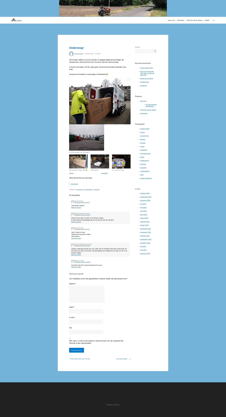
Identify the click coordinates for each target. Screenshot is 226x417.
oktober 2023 (145, 193)
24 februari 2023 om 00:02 (82, 215)
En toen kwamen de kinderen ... (151, 105)
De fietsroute (144, 82)
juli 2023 (143, 204)
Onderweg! (76, 47)
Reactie (72, 284)
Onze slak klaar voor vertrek (79, 359)
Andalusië (143, 85)
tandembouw (144, 160)
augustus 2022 (145, 243)
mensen (142, 143)
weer (142, 175)
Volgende (104, 173)
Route (142, 157)
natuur (142, 146)
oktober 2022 (145, 236)
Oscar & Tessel (78, 53)
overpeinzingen (145, 153)
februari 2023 (144, 222)
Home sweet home (146, 68)
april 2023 (143, 214)
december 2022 (145, 229)
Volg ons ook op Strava (148, 110)
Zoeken (137, 47)
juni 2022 (143, 250)
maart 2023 (144, 218)
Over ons (143, 101)
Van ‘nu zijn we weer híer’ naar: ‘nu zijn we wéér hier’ (147, 73)
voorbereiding (88, 189)
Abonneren (74, 184)
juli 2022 (143, 246)
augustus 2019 (145, 253)
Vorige (71, 173)
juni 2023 (143, 207)
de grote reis (79, 189)
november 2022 (145, 232)
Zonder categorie (146, 178)
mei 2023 (143, 211)
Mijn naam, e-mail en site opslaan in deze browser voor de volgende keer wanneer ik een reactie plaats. (96, 342)
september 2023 (145, 197)
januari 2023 (144, 225)
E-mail (72, 317)
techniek (143, 164)
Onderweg (143, 150)
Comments (96, 189)
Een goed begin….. (123, 359)
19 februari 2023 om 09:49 (82, 262)
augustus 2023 (145, 200)
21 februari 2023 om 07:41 (82, 229)
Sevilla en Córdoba (146, 78)
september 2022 (145, 239)
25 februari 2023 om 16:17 (82, 202)
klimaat (142, 139)
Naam (72, 307)
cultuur (142, 132)
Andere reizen (145, 129)
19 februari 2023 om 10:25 (82, 245)
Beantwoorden (76, 207)
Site (70, 328)
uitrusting (143, 168)
